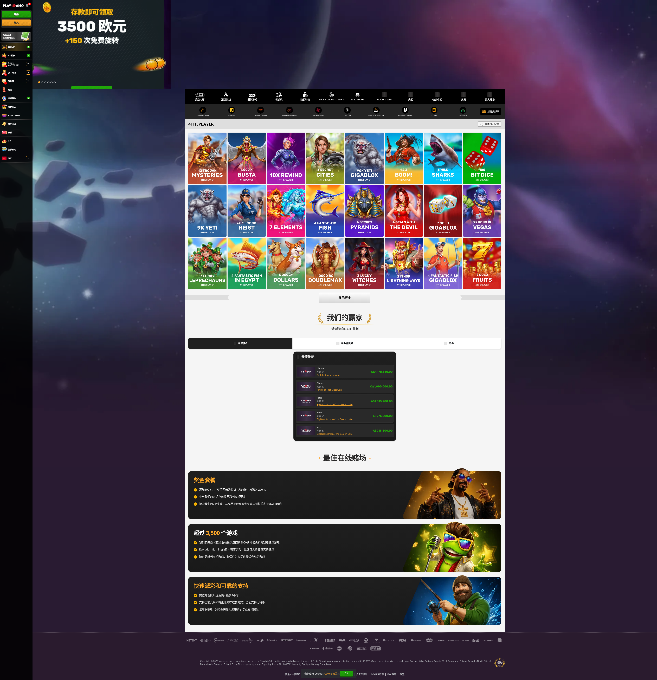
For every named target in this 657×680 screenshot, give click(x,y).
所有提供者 (493, 111)
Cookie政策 (377, 674)
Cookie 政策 (330, 673)
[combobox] (27, 5)
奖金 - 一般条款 (292, 674)
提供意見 (12, 149)
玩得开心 (207, 163)
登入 (16, 22)
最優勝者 (243, 343)
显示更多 (345, 298)
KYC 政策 (391, 674)
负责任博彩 (361, 674)
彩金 (451, 343)
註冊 (16, 14)
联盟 (402, 674)
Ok (346, 673)
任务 (10, 89)
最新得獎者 (347, 343)
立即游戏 (207, 154)
